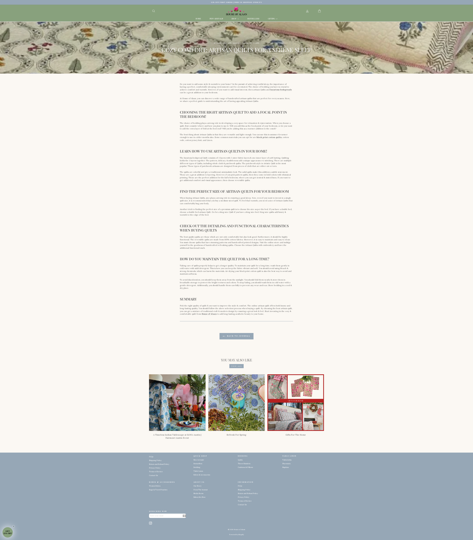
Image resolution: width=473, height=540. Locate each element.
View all (236, 366)
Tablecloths (287, 460)
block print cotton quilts (223, 43)
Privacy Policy (154, 468)
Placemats (286, 464)
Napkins (285, 467)
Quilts (240, 460)
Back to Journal (238, 336)
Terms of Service (156, 472)
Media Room (198, 493)
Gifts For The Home (296, 434)
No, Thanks (236, 527)
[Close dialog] (259, 489)
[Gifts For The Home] (295, 402)
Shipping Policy (155, 460)
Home (198, 18)
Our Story (197, 486)
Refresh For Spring (236, 434)
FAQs (151, 457)
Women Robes (154, 486)
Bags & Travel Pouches (158, 490)
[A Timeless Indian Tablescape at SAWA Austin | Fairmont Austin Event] (177, 402)
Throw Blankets (244, 464)
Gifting (272, 18)
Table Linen (198, 471)
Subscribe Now (200, 497)
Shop (234, 18)
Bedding (197, 467)
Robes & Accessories (202, 475)
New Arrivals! (216, 18)
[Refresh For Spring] (236, 402)
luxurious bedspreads (241, 43)
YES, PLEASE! (236, 519)
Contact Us (153, 475)
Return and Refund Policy (159, 464)
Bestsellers (253, 18)
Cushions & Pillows (245, 467)
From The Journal (201, 490)
